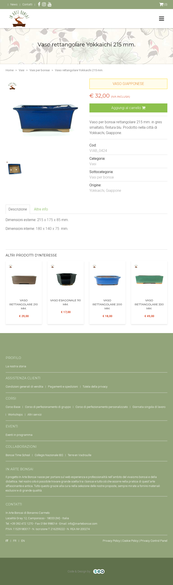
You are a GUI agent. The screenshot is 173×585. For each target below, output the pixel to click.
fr (14, 540)
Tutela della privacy (95, 386)
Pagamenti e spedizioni (63, 386)
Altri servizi (34, 414)
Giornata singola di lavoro (148, 407)
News (14, 4)
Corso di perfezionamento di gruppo (48, 407)
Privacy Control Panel (153, 540)
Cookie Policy (130, 540)
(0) (165, 4)
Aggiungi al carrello (126, 108)
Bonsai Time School (18, 455)
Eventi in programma (19, 434)
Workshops (15, 414)
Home (10, 70)
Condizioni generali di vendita (24, 386)
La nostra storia (16, 366)
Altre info (41, 209)
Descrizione (18, 209)
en (23, 540)
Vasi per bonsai (40, 70)
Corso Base (13, 407)
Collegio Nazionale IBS (49, 455)
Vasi (21, 70)
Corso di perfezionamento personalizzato (101, 407)
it (7, 540)
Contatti (27, 4)
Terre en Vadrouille (79, 455)
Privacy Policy (111, 540)
